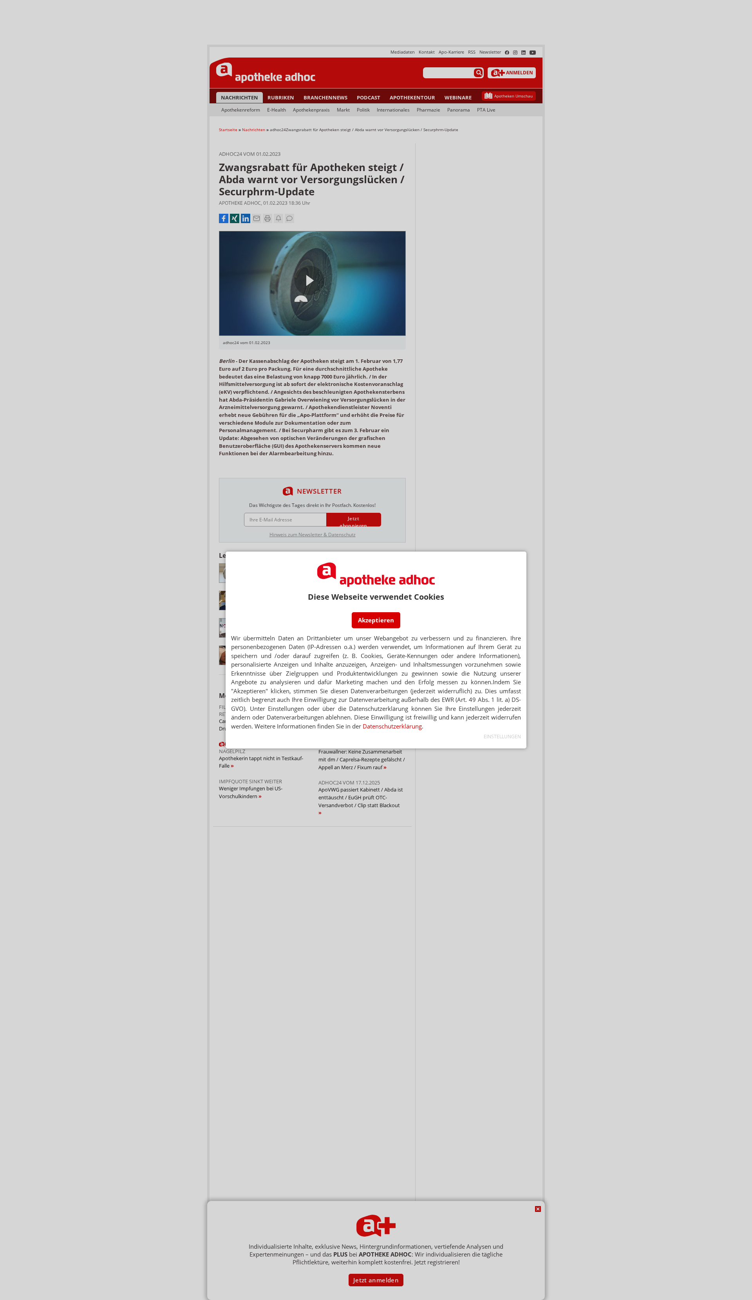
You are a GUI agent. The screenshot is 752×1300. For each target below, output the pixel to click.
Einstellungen (502, 736)
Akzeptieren (376, 620)
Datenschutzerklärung (392, 726)
